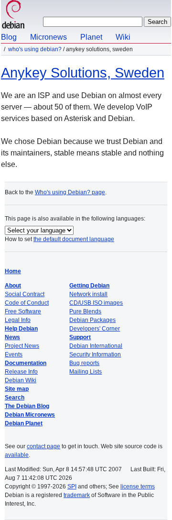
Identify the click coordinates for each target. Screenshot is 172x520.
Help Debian (21, 328)
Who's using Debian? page (70, 192)
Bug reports (84, 363)
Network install (88, 294)
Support (80, 337)
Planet (91, 37)
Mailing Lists (85, 371)
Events (13, 354)
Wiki (123, 37)
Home (13, 271)
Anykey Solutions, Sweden (82, 72)
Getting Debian (89, 285)
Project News (22, 346)
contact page (43, 446)
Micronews (48, 37)
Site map (17, 389)
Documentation (25, 363)
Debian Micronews (30, 414)
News (12, 337)
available (17, 455)
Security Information (95, 354)
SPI (71, 486)
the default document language (73, 239)
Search (14, 397)
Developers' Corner (94, 328)
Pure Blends (85, 311)
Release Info (21, 371)
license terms (137, 486)
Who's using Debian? (35, 49)
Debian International (95, 346)
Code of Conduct (27, 302)
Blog (9, 37)
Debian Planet (24, 423)
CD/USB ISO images (96, 302)
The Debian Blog (27, 406)
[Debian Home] (13, 15)
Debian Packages (92, 320)
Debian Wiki (20, 380)
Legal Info (18, 320)
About (13, 285)
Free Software (23, 311)
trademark (77, 495)
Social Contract (24, 294)
